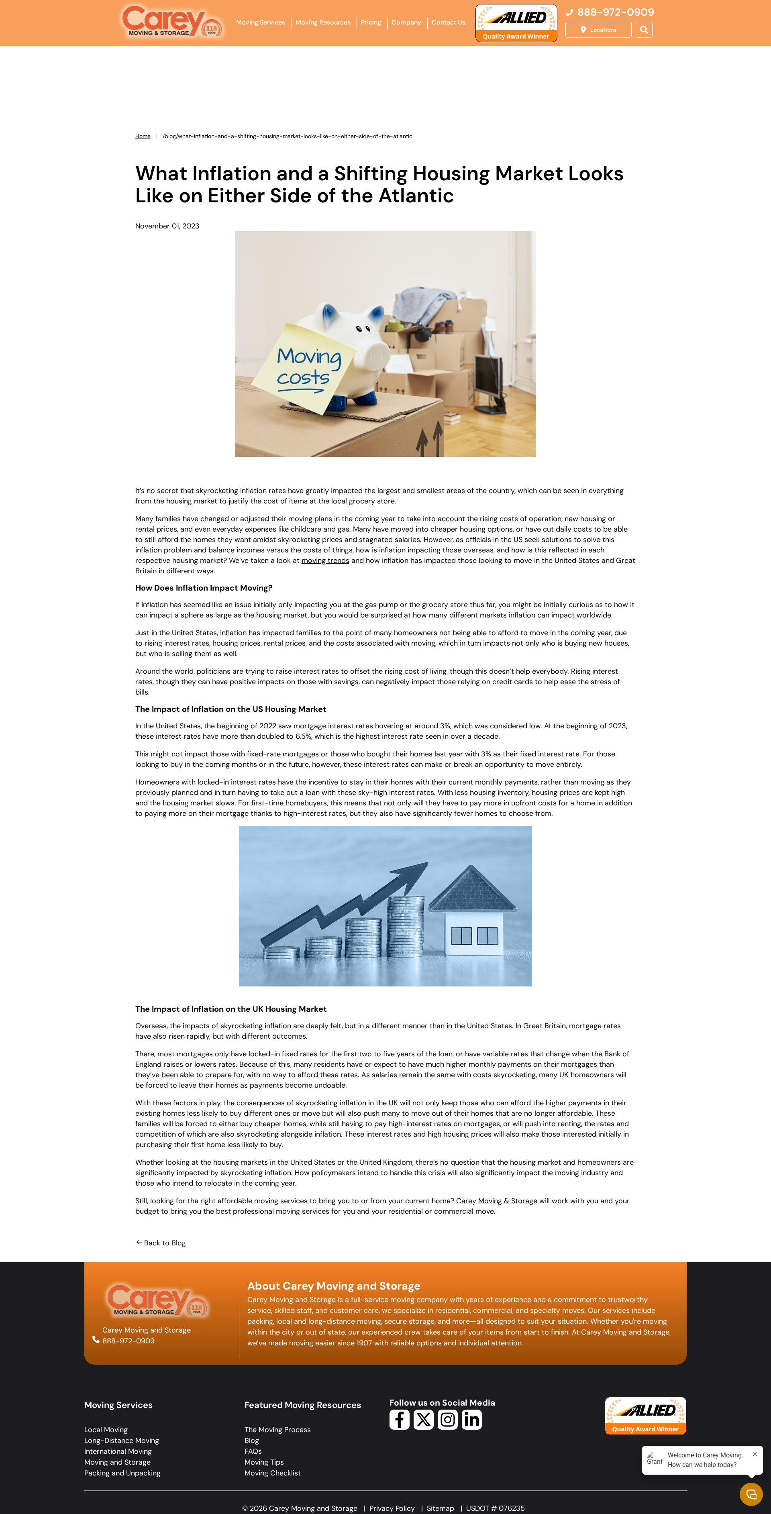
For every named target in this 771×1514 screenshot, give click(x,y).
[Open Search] (644, 30)
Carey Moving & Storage (496, 1201)
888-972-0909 (128, 1341)
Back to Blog (165, 1243)
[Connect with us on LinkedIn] (472, 1427)
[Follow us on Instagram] (448, 1427)
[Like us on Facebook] (400, 1427)
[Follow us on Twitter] (424, 1427)
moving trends (325, 560)
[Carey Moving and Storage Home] (172, 22)
